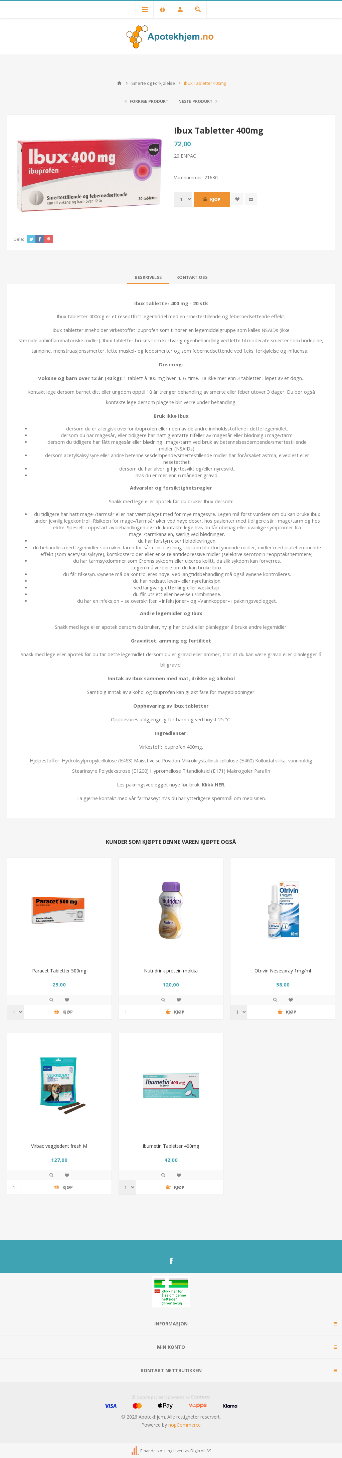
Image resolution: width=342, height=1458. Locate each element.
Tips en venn (251, 199)
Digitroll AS (200, 1451)
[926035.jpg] (171, 910)
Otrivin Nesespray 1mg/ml (282, 970)
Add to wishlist (237, 199)
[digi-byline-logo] (135, 1451)
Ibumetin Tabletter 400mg (171, 1146)
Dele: (19, 239)
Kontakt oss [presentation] (192, 277)
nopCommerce (184, 1425)
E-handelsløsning (156, 1451)
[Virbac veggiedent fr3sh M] (59, 1085)
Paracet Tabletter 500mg (59, 970)
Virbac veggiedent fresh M (59, 1146)
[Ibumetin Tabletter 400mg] (171, 1085)
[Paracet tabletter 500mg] (59, 910)
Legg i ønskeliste (67, 1000)
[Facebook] (171, 1261)
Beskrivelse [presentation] (148, 277)
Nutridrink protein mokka (171, 970)
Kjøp (215, 199)
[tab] (148, 277)
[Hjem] (119, 83)
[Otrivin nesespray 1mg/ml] (282, 910)
